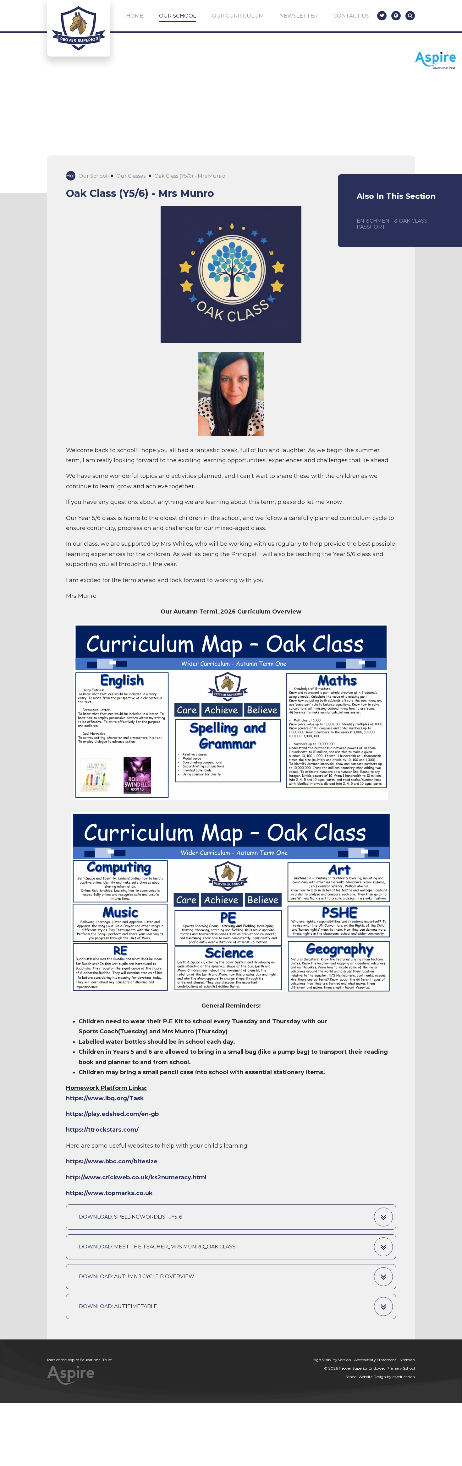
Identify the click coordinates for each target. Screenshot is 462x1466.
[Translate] (396, 15)
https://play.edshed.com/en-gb (112, 1114)
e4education (404, 1376)
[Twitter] (382, 15)
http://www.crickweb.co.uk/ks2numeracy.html (136, 1177)
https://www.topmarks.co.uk (109, 1193)
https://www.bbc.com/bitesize (111, 1161)
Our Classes (131, 176)
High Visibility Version (331, 1359)
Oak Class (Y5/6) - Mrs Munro (189, 176)
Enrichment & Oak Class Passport (392, 224)
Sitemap (407, 1359)
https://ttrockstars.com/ (102, 1129)
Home (70, 176)
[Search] (410, 15)
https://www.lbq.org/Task (105, 1098)
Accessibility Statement (375, 1359)
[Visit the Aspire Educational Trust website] (435, 61)
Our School (93, 176)
